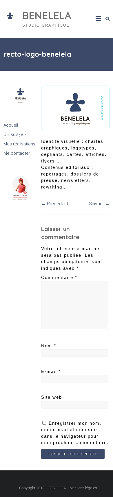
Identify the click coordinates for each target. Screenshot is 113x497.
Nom (48, 345)
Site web (51, 397)
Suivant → (99, 203)
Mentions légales (83, 488)
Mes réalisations (19, 144)
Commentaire (59, 277)
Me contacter (16, 153)
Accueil (10, 125)
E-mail (51, 371)
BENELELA (46, 15)
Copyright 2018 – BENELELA (42, 488)
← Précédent (54, 203)
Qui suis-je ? (15, 134)
